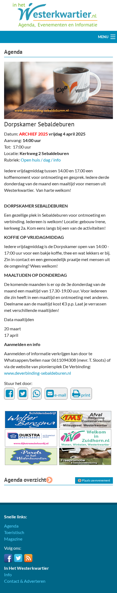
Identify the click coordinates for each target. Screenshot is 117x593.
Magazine (13, 538)
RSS (28, 558)
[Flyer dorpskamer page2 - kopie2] (58, 89)
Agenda (13, 51)
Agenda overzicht (25, 479)
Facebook (8, 558)
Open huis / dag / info (41, 159)
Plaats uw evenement (95, 480)
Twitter (18, 558)
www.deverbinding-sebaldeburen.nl (37, 372)
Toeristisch (14, 532)
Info (8, 574)
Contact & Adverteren (24, 581)
